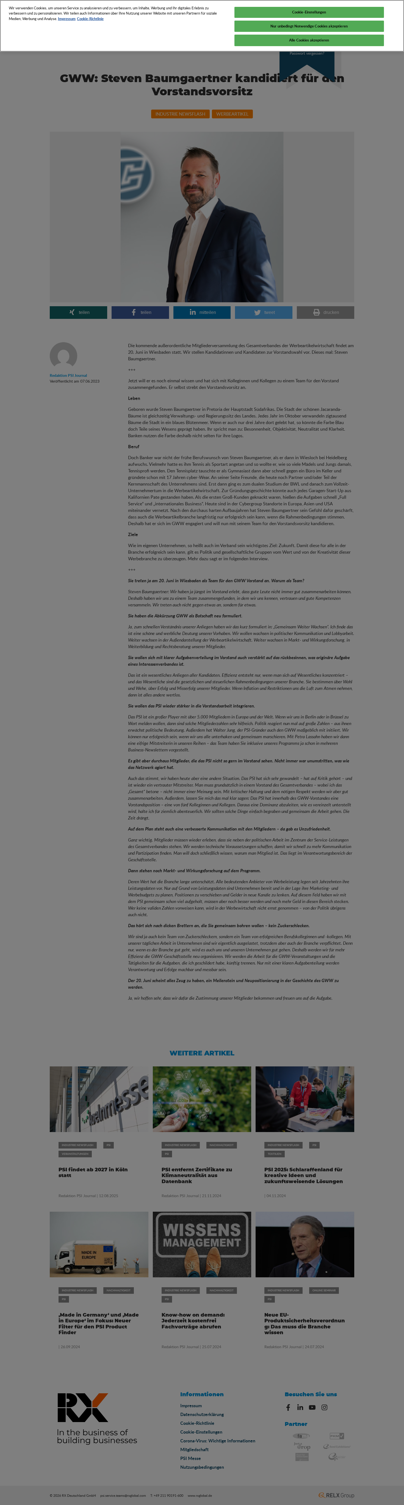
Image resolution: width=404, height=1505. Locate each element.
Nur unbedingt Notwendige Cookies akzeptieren (309, 26)
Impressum (67, 18)
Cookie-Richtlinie (90, 18)
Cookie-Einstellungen (309, 12)
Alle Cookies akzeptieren (309, 40)
